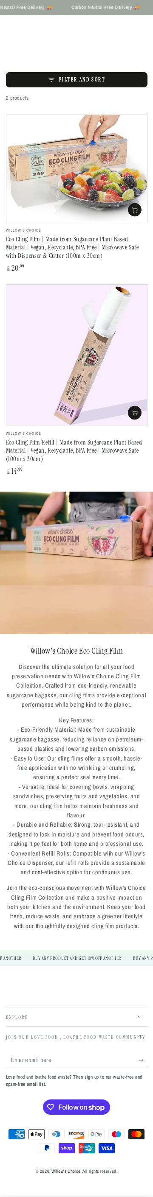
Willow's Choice (65, 1171)
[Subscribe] (143, 1060)
